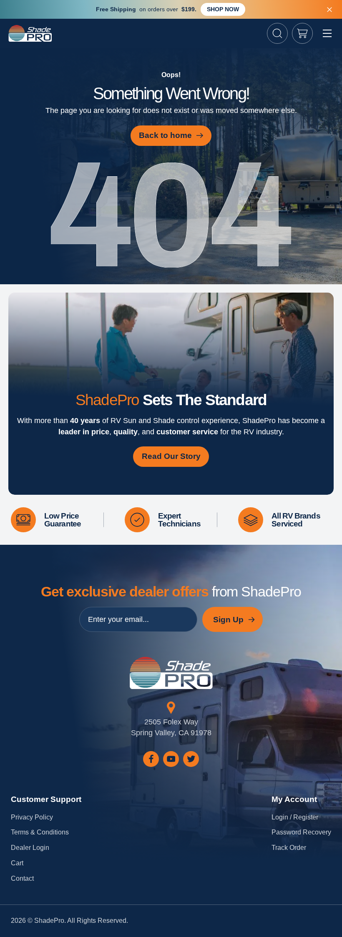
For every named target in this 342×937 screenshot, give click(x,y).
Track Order (289, 847)
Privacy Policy (32, 817)
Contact (22, 878)
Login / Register (295, 817)
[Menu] (327, 33)
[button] (277, 33)
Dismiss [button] (329, 9)
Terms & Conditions (40, 832)
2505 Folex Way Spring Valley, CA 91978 (171, 727)
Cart (17, 863)
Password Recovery (301, 832)
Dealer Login (30, 847)
